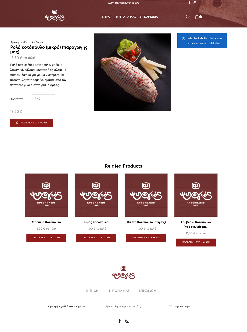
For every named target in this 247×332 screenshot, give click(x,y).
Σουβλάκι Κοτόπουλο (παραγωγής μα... (196, 224)
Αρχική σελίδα (19, 42)
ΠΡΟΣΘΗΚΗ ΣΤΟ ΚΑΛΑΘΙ (33, 123)
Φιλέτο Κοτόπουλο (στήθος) (146, 222)
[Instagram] (195, 3)
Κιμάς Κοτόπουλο (96, 222)
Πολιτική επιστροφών (179, 306)
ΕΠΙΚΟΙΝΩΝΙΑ (149, 16)
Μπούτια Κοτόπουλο (46, 222)
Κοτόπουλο (38, 42)
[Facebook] (189, 3)
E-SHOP (107, 16)
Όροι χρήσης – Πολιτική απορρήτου (67, 306)
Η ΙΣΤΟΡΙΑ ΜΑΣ (126, 16)
